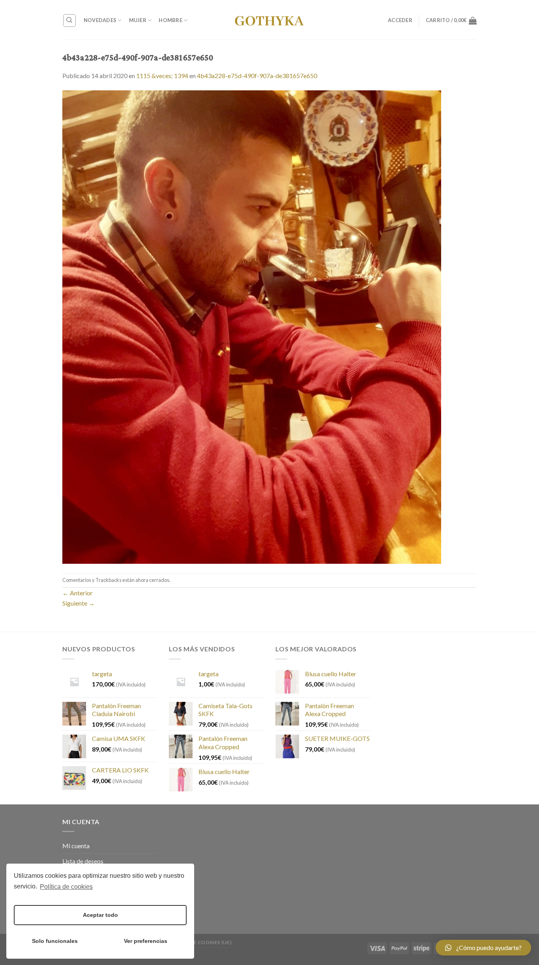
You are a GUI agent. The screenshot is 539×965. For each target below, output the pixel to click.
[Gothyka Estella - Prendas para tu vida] (269, 19)
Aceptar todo (100, 915)
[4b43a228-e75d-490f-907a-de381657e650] (251, 326)
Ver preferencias (145, 941)
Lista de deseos (82, 861)
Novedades (100, 20)
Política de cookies (66, 886)
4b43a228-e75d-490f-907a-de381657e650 (257, 75)
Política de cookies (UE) (199, 942)
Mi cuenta (76, 845)
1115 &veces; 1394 (162, 75)
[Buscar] (69, 20)
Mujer (137, 20)
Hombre (170, 20)
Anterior (77, 593)
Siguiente (78, 603)
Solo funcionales (55, 941)
